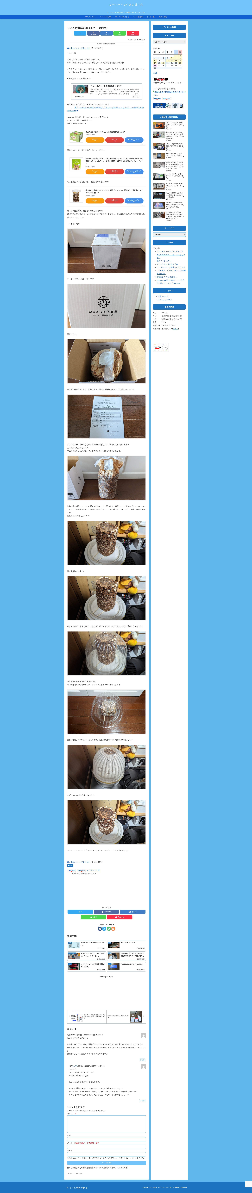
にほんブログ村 (93, 870)
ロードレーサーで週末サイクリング (171, 267)
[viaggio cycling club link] (161, 79)
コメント (71, 1114)
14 (172, 60)
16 (180, 60)
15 (176, 60)
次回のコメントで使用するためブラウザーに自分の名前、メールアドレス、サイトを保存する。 (107, 1158)
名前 (69, 1135)
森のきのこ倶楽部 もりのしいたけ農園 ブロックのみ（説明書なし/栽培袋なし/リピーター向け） (114, 191)
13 (167, 60)
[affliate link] (168, 106)
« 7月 (155, 73)
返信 (143, 1060)
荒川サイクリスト (164, 261)
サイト (69, 1151)
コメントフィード (165, 300)
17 (155, 63)
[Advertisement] (106, 889)
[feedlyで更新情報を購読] (109, 929)
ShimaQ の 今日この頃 (167, 277)
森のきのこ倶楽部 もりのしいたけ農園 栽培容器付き (104, 132)
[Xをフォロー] (104, 929)
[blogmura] (169, 93)
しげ (75, 1066)
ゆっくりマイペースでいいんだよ (170, 251)
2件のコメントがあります (79, 48)
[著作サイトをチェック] (100, 929)
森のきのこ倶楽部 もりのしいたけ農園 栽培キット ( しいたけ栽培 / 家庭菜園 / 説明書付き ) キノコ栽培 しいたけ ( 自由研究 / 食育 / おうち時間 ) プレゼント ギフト (114, 160)
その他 (71, 865)
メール (83, 1143)
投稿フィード (163, 296)
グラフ (175, 329)
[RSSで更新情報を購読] (113, 929)
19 (163, 63)
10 (155, 60)
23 (180, 63)
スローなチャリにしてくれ (167, 264)
